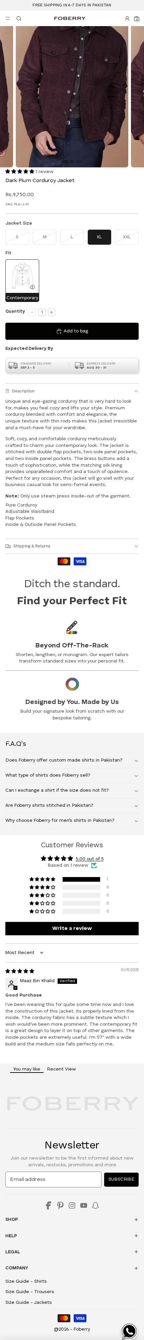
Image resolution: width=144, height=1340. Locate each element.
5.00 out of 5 (89, 859)
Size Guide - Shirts (26, 1281)
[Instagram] (72, 1205)
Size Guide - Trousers (29, 1291)
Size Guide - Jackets (28, 1302)
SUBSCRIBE (121, 1179)
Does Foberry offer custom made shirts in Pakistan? (64, 760)
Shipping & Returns (31, 546)
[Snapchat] (95, 1205)
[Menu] (7, 18)
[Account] (127, 18)
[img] (19, 971)
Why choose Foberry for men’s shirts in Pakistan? (60, 820)
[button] (20, 171)
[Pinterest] (60, 1205)
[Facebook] (49, 1205)
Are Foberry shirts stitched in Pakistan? (49, 805)
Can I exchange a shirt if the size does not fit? (57, 790)
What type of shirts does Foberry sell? (47, 775)
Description (23, 391)
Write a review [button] (72, 928)
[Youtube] (84, 1205)
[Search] (17, 18)
